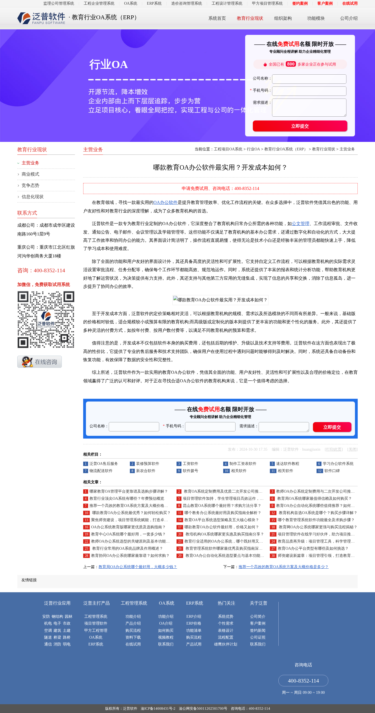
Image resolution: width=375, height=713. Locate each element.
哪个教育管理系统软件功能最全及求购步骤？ (316, 520)
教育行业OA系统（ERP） (286, 149)
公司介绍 (349, 18)
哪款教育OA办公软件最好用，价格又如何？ (221, 527)
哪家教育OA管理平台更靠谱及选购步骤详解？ (128, 491)
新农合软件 (145, 471)
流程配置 (225, 637)
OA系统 (130, 3)
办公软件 (169, 202)
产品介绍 (133, 623)
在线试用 (350, 3)
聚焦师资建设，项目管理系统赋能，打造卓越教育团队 (137, 520)
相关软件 (239, 471)
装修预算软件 (147, 464)
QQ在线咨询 (39, 362)
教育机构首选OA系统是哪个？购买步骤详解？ (317, 513)
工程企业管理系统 (99, 3)
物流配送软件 (101, 471)
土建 (67, 630)
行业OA (253, 149)
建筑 (57, 630)
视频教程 (165, 637)
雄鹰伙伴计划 (225, 644)
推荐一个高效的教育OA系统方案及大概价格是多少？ (134, 506)
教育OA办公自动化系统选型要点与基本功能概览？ (228, 556)
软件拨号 (190, 471)
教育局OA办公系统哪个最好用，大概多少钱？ (138, 567)
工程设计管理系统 (227, 3)
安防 (46, 616)
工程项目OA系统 (228, 149)
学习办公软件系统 (338, 464)
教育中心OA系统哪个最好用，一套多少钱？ (128, 534)
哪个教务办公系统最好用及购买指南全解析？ (222, 513)
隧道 (48, 637)
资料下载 (133, 637)
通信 (48, 644)
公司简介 (257, 616)
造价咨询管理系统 (186, 3)
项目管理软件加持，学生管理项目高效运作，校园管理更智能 (235, 498)
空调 (48, 630)
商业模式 (30, 174)
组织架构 (283, 18)
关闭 (352, 449)
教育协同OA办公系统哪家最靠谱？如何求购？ (130, 556)
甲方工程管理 (95, 630)
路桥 (67, 637)
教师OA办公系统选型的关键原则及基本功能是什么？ (136, 541)
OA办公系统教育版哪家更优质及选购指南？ (128, 527)
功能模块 (316, 18)
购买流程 (133, 630)
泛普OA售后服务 (103, 464)
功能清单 (194, 630)
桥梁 (57, 637)
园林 (68, 616)
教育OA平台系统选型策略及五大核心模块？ (221, 520)
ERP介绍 (193, 616)
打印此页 (334, 449)
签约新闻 (257, 630)
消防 (57, 644)
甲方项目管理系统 (267, 3)
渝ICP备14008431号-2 (158, 708)
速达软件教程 (287, 464)
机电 (48, 623)
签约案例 (300, 3)
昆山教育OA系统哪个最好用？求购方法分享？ (222, 506)
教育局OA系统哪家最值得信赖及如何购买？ (314, 498)
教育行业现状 (250, 18)
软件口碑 (332, 471)
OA (156, 202)
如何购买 (165, 630)
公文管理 (300, 223)
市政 (67, 623)
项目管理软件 (95, 623)
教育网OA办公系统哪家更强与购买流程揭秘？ (317, 527)
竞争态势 (30, 185)
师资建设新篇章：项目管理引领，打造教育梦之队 (320, 556)
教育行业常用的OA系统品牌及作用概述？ (127, 548)
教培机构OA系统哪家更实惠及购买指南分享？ (224, 534)
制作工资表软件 (243, 464)
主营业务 (347, 149)
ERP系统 (154, 3)
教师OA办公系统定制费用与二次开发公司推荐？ (317, 491)
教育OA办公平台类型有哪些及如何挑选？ (313, 548)
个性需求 (225, 623)
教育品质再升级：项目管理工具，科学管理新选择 (320, 541)
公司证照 (257, 637)
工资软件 (190, 464)
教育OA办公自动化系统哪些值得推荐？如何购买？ (319, 506)
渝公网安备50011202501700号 (203, 708)
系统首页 (217, 18)
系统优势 (225, 616)
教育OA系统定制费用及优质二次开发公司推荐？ (224, 491)
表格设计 (225, 630)
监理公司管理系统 (58, 3)
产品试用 (194, 644)
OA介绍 (165, 623)
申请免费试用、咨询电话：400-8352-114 (220, 188)
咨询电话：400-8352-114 (250, 708)
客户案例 (325, 3)
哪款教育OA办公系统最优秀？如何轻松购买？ (131, 513)
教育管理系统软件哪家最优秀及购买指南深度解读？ (229, 548)
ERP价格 (193, 623)
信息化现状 (33, 196)
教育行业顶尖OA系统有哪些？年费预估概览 (126, 498)
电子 (57, 623)
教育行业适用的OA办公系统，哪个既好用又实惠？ (227, 541)
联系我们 (165, 644)
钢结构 (57, 616)
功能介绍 (133, 616)
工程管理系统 (95, 616)
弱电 (67, 644)
